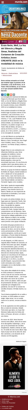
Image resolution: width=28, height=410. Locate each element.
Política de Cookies (8, 406)
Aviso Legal (5, 401)
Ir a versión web (7, 408)
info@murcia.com (7, 399)
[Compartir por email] (11, 95)
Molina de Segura (21, 341)
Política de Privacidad (8, 403)
